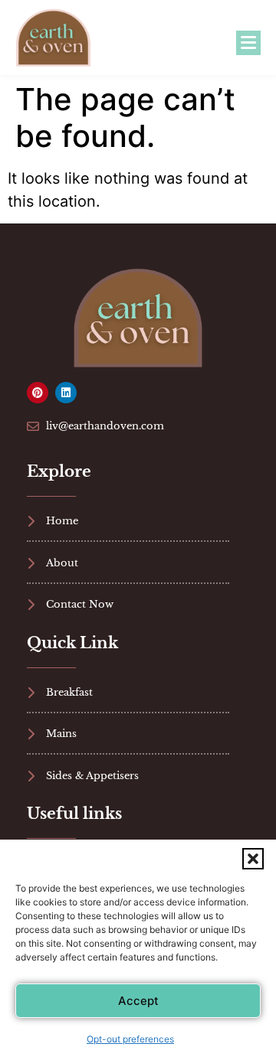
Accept (138, 1000)
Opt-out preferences (130, 1039)
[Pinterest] (37, 392)
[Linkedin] (66, 392)
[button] (253, 858)
